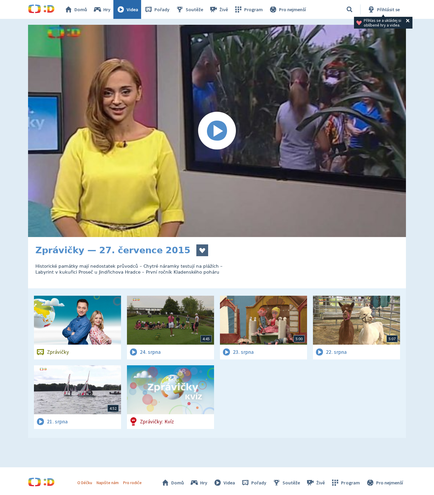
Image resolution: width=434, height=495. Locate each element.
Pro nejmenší (292, 9)
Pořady (161, 9)
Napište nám (107, 482)
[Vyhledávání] (349, 9)
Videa (132, 9)
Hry (106, 9)
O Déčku (84, 482)
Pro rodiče (132, 482)
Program (253, 9)
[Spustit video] (217, 131)
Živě (223, 9)
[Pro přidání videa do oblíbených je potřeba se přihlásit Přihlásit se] (202, 250)
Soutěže (194, 9)
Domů (80, 9)
